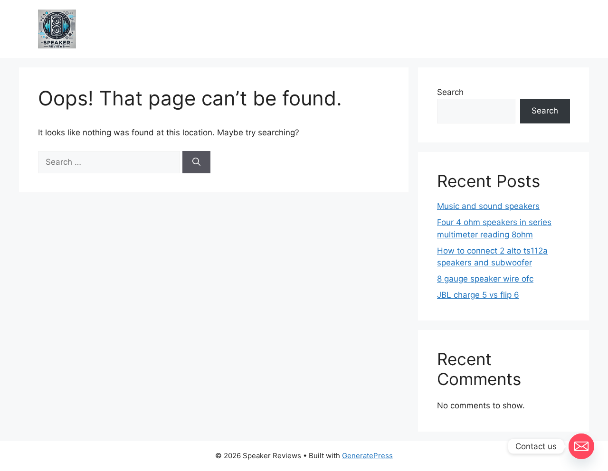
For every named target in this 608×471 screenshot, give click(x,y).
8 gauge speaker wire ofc (485, 278)
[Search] (196, 162)
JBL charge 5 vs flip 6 (478, 295)
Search (450, 92)
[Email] (581, 446)
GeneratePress (367, 455)
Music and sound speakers (488, 206)
